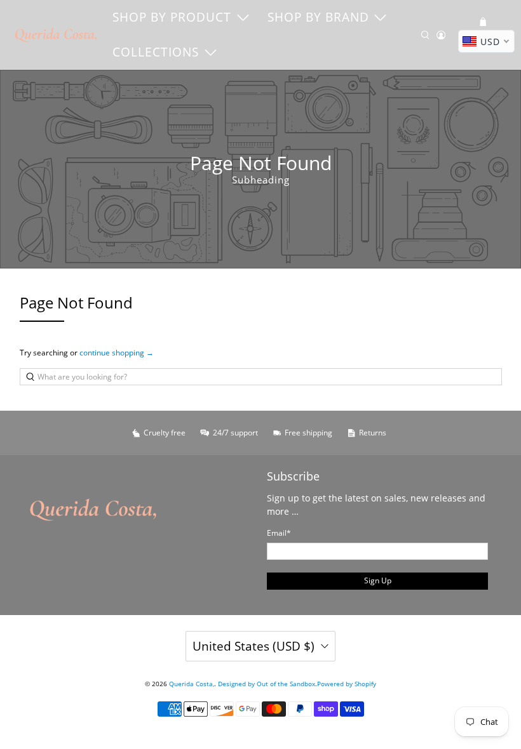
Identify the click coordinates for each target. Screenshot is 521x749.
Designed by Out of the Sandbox (266, 683)
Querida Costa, (191, 683)
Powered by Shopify (346, 683)
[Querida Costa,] (56, 35)
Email (279, 532)
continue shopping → (116, 352)
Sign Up (377, 580)
